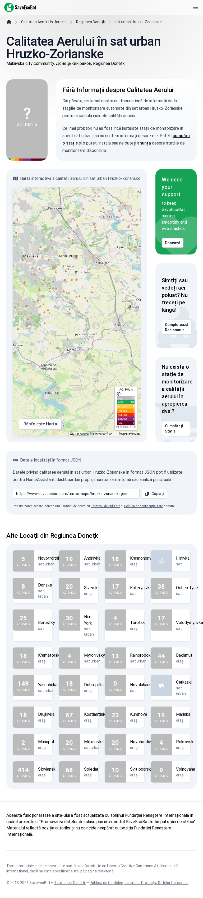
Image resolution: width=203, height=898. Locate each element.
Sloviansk (47, 769)
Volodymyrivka (189, 622)
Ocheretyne (187, 587)
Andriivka (92, 558)
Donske (45, 585)
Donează (172, 243)
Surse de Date (80, 434)
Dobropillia (94, 684)
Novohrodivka (142, 741)
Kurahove (138, 714)
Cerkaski (184, 682)
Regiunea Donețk (90, 22)
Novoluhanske (143, 684)
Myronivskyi (95, 655)
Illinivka (183, 558)
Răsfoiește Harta (40, 423)
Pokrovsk (184, 741)
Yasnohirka (47, 684)
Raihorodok (140, 655)
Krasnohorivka (143, 558)
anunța (144, 143)
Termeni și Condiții (70, 883)
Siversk (91, 587)
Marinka (183, 714)
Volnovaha (185, 769)
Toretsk (137, 622)
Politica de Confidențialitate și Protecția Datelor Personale (139, 883)
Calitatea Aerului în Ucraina (44, 22)
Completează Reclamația (176, 327)
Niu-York (88, 620)
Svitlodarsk (140, 769)
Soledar (91, 769)
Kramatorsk (48, 655)
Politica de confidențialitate (143, 506)
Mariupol (46, 741)
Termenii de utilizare (105, 506)
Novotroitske (50, 558)
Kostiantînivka (97, 714)
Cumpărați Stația (174, 428)
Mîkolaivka (94, 741)
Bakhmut (184, 655)
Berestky (46, 622)
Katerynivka (141, 587)
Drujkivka (46, 714)
